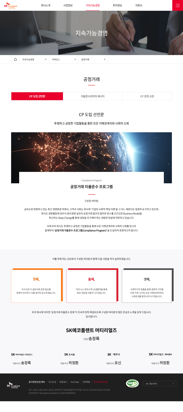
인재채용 (86, 382)
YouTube (75, 382)
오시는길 (52, 382)
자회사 (138, 5)
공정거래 (85, 59)
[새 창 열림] (134, 384)
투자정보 (117, 5)
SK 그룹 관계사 (151, 383)
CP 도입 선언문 (37, 96)
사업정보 (67, 5)
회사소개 (45, 5)
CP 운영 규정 (147, 96)
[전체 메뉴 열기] (177, 5)
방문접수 (63, 382)
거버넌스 (56, 59)
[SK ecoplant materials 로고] (10, 5)
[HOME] (15, 59)
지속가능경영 (93, 5)
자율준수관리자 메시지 (92, 96)
